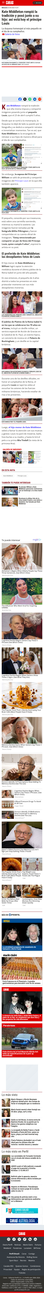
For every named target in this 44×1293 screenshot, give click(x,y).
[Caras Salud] (22, 1213)
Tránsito (22, 1273)
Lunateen (28, 1248)
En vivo (38, 3)
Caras (24, 1254)
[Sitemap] (35, 1239)
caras (22, 989)
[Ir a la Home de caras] (9, 3)
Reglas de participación (31, 1269)
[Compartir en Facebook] (20, 99)
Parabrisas (17, 1248)
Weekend (7, 1248)
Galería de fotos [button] (12, 34)
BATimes (37, 1248)
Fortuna (38, 1245)
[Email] (39, 99)
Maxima (31, 1260)
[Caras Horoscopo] (22, 1222)
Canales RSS (8, 1266)
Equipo (17, 1269)
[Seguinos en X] (19, 1239)
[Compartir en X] (24, 99)
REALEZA (5, 8)
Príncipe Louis (22, 180)
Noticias (17, 1245)
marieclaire (22, 955)
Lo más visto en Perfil (15, 1151)
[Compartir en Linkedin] (34, 99)
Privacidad (8, 1269)
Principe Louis (22, 476)
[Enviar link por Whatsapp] (29, 99)
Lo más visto (10, 1095)
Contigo (32, 1254)
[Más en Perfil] (14, 915)
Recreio (23, 1260)
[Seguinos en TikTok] (24, 1239)
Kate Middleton (8, 476)
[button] (22, 53)
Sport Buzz (13, 1260)
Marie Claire (28, 1245)
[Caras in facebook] (14, 1239)
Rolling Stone (32, 1257)
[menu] (3, 3)
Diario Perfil (7, 1245)
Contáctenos (35, 1266)
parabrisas (22, 1026)
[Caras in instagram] (8, 1239)
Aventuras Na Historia (16, 1257)
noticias (22, 921)
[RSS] (30, 1239)
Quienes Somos (21, 1266)
